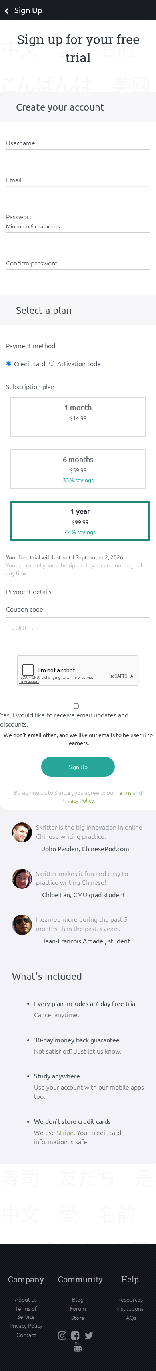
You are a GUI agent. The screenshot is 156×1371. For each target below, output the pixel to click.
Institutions (130, 1308)
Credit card (29, 363)
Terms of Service (26, 1312)
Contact (26, 1335)
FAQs (129, 1317)
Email (14, 179)
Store (77, 1317)
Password (33, 221)
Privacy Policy (77, 800)
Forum (78, 1308)
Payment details (29, 591)
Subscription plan (30, 386)
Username (20, 142)
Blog (78, 1299)
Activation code (79, 363)
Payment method (30, 345)
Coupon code (24, 608)
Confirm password (32, 262)
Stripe (65, 1132)
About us (26, 1299)
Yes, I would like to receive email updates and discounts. (64, 719)
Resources (130, 1299)
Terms (124, 792)
